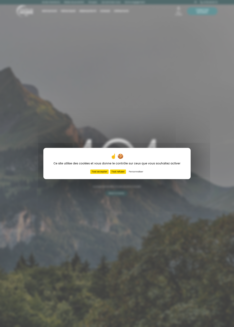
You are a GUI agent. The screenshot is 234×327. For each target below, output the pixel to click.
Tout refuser (118, 171)
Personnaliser (136, 171)
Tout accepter (99, 171)
